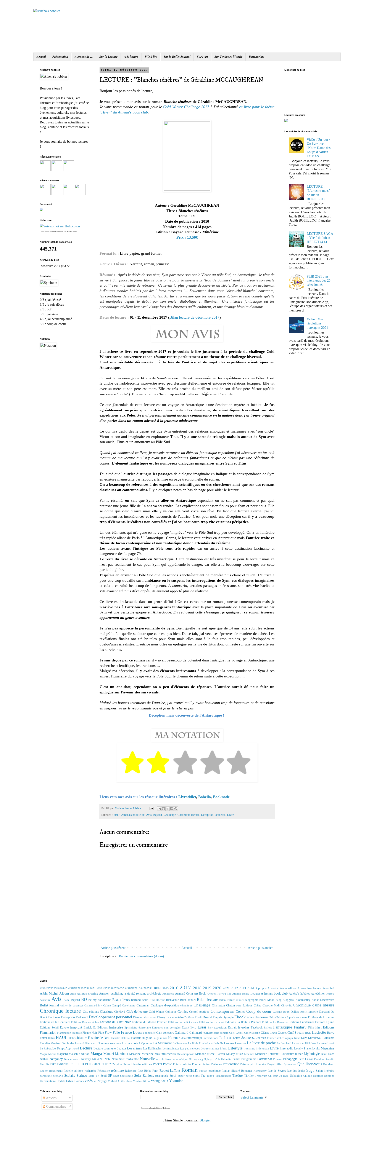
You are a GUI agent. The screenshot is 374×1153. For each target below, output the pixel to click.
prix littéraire (258, 1064)
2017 (117, 814)
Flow (108, 1032)
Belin (145, 999)
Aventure (45, 999)
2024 (250, 988)
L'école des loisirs (71, 1043)
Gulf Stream (295, 1032)
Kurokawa (314, 1038)
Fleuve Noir (89, 1032)
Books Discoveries (322, 999)
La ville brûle (215, 1043)
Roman (189, 1070)
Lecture (86, 1048)
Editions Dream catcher (85, 1022)
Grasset (282, 1032)
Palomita (226, 1059)
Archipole (168, 993)
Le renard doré (325, 1043)
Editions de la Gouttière (55, 1022)
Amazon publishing (111, 993)
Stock (172, 1075)
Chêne (257, 1005)
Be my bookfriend (99, 999)
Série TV (94, 1075)
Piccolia (44, 1064)
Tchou (210, 1075)
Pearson (277, 1059)
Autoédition (318, 993)
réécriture (117, 1070)
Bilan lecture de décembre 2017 (194, 317)
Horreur (136, 1038)
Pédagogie (290, 1059)
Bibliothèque (157, 999)
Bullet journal (49, 1005)
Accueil (41, 56)
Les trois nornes (210, 1048)
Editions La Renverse (275, 1022)
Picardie (329, 1059)
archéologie (154, 993)
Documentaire (175, 1017)
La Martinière (162, 1043)
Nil (101, 1059)
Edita (272, 1017)
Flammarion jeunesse (69, 1032)
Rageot (44, 1070)
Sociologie (126, 1075)
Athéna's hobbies (299, 993)
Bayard (157, 814)
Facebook (257, 1027)
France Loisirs (132, 1032)
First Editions (324, 1027)
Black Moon (266, 999)
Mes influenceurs (165, 1054)
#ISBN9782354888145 (53, 988)
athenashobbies (56, 231)
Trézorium (261, 1075)
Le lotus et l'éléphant (304, 1043)
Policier (186, 1064)
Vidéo (88, 1081)
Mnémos (249, 1054)
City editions (91, 1011)
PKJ (72, 1064)
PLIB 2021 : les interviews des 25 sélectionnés (318, 280)
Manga (96, 1053)
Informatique (194, 1038)
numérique (182, 1059)
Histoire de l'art (98, 1038)
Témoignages (223, 1075)
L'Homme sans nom (109, 1043)
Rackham (328, 1064)
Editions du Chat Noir (115, 1022)
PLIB (80, 1064)
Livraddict (187, 797)
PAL (216, 1059)
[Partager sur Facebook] (171, 808)
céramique (186, 1005)
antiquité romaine (135, 993)
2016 (174, 988)
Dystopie (228, 1017)
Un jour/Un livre (278, 1075)
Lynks (316, 1048)
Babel (66, 999)
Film (311, 1027)
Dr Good (189, 1017)
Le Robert (46, 1048)
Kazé (304, 1038)
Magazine (327, 1048)
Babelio (204, 797)
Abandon (273, 988)
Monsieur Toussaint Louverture (274, 1054)
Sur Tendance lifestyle (228, 56)
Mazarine (134, 1054)
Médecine (147, 1054)
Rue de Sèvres (277, 1070)
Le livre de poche (261, 1043)
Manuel (108, 1054)
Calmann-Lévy (93, 1005)
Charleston (218, 1005)
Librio (223, 1048)
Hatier (51, 1038)
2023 (242, 988)
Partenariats (256, 56)
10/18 (157, 988)
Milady (230, 1054)
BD (84, 999)
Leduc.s (121, 1048)
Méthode (200, 1054)
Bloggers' (288, 999)
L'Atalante (327, 1038)
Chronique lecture (188, 814)
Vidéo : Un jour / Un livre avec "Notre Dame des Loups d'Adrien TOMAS (318, 148)
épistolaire (145, 1027)
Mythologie (312, 1054)
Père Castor (305, 1059)
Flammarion (48, 1032)
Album (64, 993)
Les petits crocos (190, 1048)
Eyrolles (243, 1027)
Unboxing (296, 1075)
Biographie (251, 999)
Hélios (72, 1038)
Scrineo (82, 1075)
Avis (149, 814)
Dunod (207, 1017)
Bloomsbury (302, 999)
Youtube (176, 1080)
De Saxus (54, 1017)
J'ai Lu (223, 1038)
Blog (279, 999)
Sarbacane (46, 1075)
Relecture (130, 1070)
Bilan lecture (207, 999)
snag (116, 1075)
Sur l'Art (202, 56)
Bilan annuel (188, 999)
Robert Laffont (170, 1070)
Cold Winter (156, 1011)
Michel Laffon (216, 1054)
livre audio (286, 1048)
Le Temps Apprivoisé (65, 1048)
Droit (198, 1017)
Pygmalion (290, 1064)
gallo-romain (221, 1032)
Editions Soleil (49, 1027)
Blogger (205, 1120)
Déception (207, 814)
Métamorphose (185, 1054)
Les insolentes (171, 1048)
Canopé (116, 1005)
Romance (246, 1070)
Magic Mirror (48, 1054)
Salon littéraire (325, 1070)
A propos (260, 988)
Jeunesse (220, 814)
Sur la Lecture (108, 56)
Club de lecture (137, 1011)
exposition (220, 1027)
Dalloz (295, 1011)
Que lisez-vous (309, 1064)
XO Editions (125, 1081)
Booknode (221, 797)
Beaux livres (121, 999)
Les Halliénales (152, 1048)
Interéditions (210, 1038)
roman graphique (209, 1070)
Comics (182, 1011)
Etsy (210, 1027)
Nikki (95, 1059)
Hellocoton (72, 231)
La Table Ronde (197, 1043)
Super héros (185, 1075)
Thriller (249, 1075)
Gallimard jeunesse (201, 1032)
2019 (207, 988)
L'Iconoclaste (130, 1043)
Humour (174, 1038)
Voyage (102, 1081)
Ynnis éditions (141, 1081)
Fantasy (300, 1027)
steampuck (161, 1075)
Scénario (58, 1075)
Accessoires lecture (309, 988)
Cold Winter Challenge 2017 (186, 107)
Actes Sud (328, 988)
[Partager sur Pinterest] (176, 808)
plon (119, 1064)
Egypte (64, 1027)
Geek (232, 1032)
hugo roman (160, 1038)
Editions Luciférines (301, 1022)
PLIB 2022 (108, 1064)
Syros (196, 1075)
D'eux (286, 1011)
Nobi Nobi (111, 1059)
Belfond (136, 999)
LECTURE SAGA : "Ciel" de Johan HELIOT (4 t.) (320, 238)
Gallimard (181, 1032)
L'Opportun (146, 1043)
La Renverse (180, 1043)
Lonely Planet (302, 1048)
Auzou (330, 993)
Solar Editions (144, 1075)
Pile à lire (151, 56)
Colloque (170, 1011)
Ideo (183, 1038)
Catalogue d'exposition (165, 1005)
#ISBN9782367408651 (82, 988)
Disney (161, 1017)
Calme (107, 1005)
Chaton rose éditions (239, 1005)
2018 (197, 988)
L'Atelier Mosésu (50, 1043)
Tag (203, 1075)
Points (177, 1064)
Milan (239, 1054)
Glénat (265, 1032)
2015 (166, 988)
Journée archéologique (280, 1038)
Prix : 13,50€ (187, 237)
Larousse (240, 1043)
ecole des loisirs (258, 1017)
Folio (116, 1032)
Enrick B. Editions (96, 1027)
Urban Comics (75, 1081)
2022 (234, 988)
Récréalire (103, 1070)
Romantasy (260, 1070)
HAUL (62, 1037)
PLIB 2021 (93, 1064)
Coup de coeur (258, 1011)
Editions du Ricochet (211, 1022)
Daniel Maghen (309, 1011)
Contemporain (222, 1011)
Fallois (268, 1027)
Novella (170, 1059)
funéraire (150, 1032)
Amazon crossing (87, 993)
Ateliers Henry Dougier (246, 993)
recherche (90, 1070)
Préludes (216, 1064)
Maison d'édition (79, 1054)
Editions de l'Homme (321, 1017)
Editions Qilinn (324, 1022)
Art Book (200, 993)
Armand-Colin (184, 993)
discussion (150, 1017)
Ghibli (239, 1032)
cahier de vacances (71, 1005)
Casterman (143, 1005)
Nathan (44, 1059)
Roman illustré (231, 1070)
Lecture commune (105, 1048)
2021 (226, 988)
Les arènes (134, 1048)
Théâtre (237, 1075)
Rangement (56, 1070)
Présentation (60, 56)
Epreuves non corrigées (166, 1027)
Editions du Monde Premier (149, 1022)
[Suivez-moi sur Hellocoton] (60, 226)
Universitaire (48, 1081)
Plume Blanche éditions (137, 1064)
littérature (249, 1048)
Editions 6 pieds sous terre (291, 1017)
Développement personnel (110, 1017)
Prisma (244, 1064)
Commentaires (55, 1106)
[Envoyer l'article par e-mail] (151, 808)
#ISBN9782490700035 (110, 988)
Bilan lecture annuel (231, 999)
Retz (140, 1070)
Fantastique (282, 1027)
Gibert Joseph (252, 1032)
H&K (308, 1032)
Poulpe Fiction (201, 1064)
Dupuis (217, 1017)
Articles (50, 1098)
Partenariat (264, 1059)
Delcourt (82, 1017)
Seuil (103, 1075)
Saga (310, 1070)
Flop (101, 1032)
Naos (331, 1054)
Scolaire (69, 1075)
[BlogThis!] (163, 808)
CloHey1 (119, 1011)
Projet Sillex (275, 1064)
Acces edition (288, 988)
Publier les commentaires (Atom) (141, 956)
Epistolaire (130, 1027)
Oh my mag (196, 1059)
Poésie (167, 1064)
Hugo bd (147, 1038)
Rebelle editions (73, 1070)
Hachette (319, 1032)
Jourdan (261, 1038)
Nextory (86, 1059)
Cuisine (277, 1011)
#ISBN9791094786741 (139, 988)
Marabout (121, 1054)
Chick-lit (286, 1005)
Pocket (157, 1064)
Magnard (62, 1054)
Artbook (211, 993)
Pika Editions (59, 1064)
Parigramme (248, 1059)
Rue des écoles (296, 1070)
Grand (273, 1032)
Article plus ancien (260, 948)
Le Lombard (284, 1043)
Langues (229, 1043)
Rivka (147, 1070)
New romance (72, 1059)
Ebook (240, 1017)
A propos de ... (84, 56)
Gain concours (165, 1032)
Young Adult (159, 1081)
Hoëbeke (115, 1038)
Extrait (232, 1027)
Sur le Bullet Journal (177, 56)
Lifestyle (235, 1048)
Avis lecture (131, 56)
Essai (202, 1027)
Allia (73, 993)
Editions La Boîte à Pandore (243, 1022)
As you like (224, 993)
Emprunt (76, 1027)
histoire (82, 1038)
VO (95, 1081)
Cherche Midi (271, 1005)
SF (110, 1075)
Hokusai (126, 1038)
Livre (230, 814)
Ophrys (208, 1059)
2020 (217, 988)
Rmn (155, 1070)
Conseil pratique (199, 1011)
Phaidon (319, 1059)
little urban (262, 1048)
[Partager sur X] (167, 808)
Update (60, 1081)
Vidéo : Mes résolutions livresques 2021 (317, 323)
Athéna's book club (133, 814)
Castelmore (128, 1005)
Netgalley (56, 1059)
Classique (106, 1011)
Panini (236, 1059)
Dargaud (324, 1011)
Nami (324, 1054)
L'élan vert (89, 1043)
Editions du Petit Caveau (183, 1022)
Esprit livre (189, 1027)
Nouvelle (147, 1058)
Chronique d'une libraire (313, 1005)
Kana (297, 1038)
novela (160, 1059)
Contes (240, 1011)
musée (299, 1054)
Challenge (170, 814)
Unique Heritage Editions (318, 1075)
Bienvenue (172, 999)
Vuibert (112, 1081)
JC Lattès (234, 1038)
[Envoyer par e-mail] (159, 808)
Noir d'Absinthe (129, 1059)
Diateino (138, 1017)
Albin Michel (49, 993)
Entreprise (116, 1027)
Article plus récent (113, 948)
